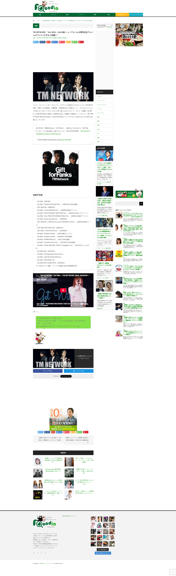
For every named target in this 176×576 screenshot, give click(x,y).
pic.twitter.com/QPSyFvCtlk (52, 134)
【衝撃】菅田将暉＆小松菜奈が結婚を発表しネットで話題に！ (104, 296)
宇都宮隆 (54, 38)
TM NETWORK (45, 38)
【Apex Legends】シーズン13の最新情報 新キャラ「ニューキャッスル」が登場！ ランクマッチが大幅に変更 (104, 233)
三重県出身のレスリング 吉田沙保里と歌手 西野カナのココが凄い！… (53, 482)
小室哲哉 (59, 38)
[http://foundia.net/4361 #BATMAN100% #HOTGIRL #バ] (112, 519)
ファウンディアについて (136, 14)
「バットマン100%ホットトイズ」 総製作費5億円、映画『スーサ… (53, 493)
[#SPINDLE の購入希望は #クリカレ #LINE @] (105, 519)
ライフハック (100, 113)
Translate (109, 27)
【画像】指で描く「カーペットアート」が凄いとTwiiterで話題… (84, 471)
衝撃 (98, 137)
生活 (98, 129)
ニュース (81, 14)
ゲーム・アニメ (101, 100)
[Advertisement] (109, 8)
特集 (108, 14)
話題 (40, 14)
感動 (95, 14)
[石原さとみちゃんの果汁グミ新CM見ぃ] (112, 537)
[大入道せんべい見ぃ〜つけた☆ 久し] (112, 531)
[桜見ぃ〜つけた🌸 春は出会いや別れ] (105, 531)
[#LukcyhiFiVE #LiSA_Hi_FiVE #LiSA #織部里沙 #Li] (112, 525)
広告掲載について (122, 14)
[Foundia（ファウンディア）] (46, 6)
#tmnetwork (84, 131)
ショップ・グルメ (101, 104)
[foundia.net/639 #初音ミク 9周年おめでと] (99, 525)
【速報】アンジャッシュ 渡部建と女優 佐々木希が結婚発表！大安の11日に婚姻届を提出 (76, 440)
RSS (45, 553)
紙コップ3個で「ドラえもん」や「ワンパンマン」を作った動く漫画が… (84, 460)
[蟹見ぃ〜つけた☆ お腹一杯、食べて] (105, 544)
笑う (98, 133)
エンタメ (53, 14)
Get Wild (39, 38)
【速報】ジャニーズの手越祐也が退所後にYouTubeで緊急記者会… (53, 460)
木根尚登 (64, 38)
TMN (50, 38)
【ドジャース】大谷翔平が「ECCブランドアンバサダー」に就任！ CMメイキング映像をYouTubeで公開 (104, 167)
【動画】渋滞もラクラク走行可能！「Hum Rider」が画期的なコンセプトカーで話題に (49, 439)
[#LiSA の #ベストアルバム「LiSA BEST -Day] (99, 519)
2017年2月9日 (66, 140)
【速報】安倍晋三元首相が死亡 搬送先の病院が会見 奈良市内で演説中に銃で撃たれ (104, 201)
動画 (67, 14)
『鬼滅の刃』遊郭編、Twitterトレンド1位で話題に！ (104, 265)
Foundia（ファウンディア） (47, 563)
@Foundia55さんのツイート (69, 516)
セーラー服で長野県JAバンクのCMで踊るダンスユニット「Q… (84, 482)
